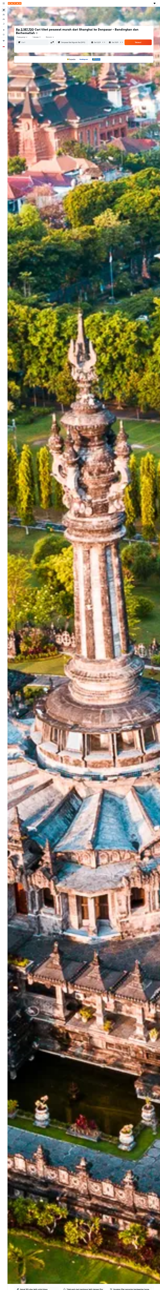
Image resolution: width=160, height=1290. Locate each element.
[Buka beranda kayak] (14, 3)
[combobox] (22, 37)
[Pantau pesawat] (4, 34)
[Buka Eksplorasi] (4, 30)
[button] (3, 3)
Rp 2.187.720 (25, 29)
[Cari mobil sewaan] (4, 19)
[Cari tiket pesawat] (4, 10)
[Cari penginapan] (4, 14)
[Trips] (4, 41)
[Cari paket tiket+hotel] (4, 24)
